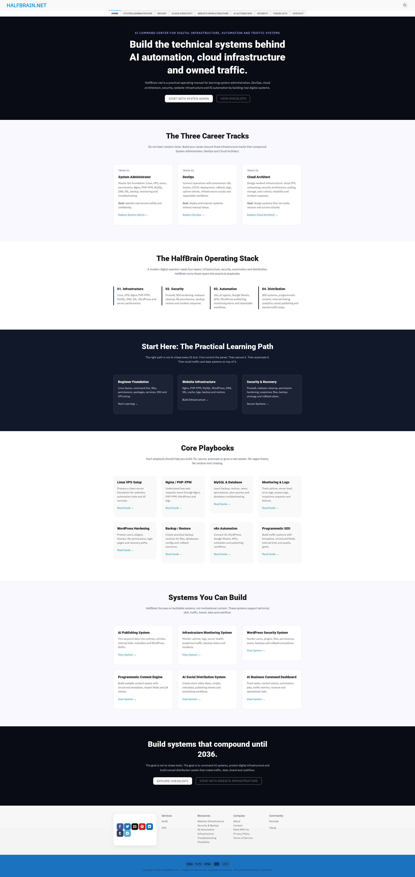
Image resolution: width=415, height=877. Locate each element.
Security (262, 13)
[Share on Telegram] (127, 833)
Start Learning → (128, 403)
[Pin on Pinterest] (142, 826)
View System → (127, 654)
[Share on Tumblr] (120, 833)
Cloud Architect (182, 13)
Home (115, 13)
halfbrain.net (22, 5)
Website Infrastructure (213, 13)
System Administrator (137, 13)
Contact (298, 13)
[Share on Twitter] (127, 826)
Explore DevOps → (193, 214)
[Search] (405, 5)
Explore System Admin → (133, 214)
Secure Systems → (258, 403)
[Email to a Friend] (134, 826)
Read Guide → (125, 507)
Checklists (280, 13)
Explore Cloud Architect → (262, 214)
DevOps (161, 13)
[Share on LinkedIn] (149, 826)
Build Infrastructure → (195, 399)
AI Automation (243, 13)
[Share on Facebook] (120, 826)
